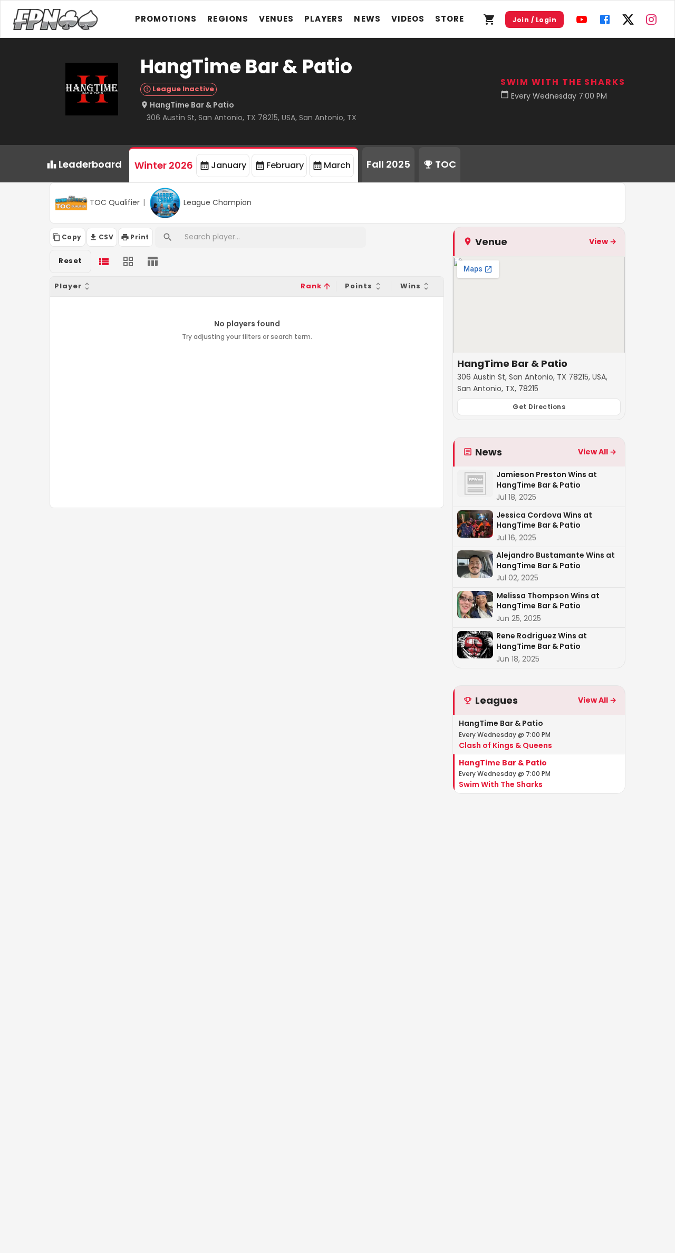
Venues (276, 18)
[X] (628, 19)
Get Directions (539, 406)
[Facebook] (604, 19)
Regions (227, 18)
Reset (70, 261)
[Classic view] (152, 261)
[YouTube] (581, 19)
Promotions (166, 18)
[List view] (103, 261)
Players (323, 18)
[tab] (243, 164)
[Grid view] (128, 261)
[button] (175, 286)
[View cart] (489, 19)
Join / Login (534, 19)
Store (449, 18)
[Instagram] (651, 19)
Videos (408, 18)
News (367, 18)
